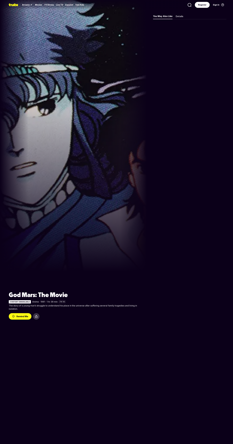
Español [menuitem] (69, 5)
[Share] (36, 316)
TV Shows (49, 5)
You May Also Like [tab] (162, 16)
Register (202, 5)
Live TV (59, 5)
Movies (38, 5)
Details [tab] (179, 16)
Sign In (216, 5)
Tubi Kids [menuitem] (79, 5)
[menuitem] (27, 4)
